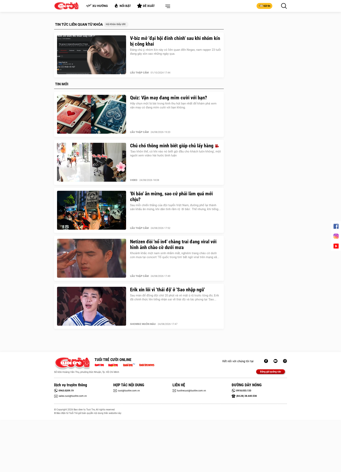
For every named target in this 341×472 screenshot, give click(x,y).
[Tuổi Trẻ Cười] (285, 361)
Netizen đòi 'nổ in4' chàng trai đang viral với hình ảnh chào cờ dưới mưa (173, 244)
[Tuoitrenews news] (146, 364)
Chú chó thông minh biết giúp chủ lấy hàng (172, 146)
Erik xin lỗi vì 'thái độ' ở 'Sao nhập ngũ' (167, 289)
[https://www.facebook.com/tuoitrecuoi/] (266, 361)
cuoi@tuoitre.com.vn (129, 390)
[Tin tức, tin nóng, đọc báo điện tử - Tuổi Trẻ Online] (100, 364)
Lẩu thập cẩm (139, 72)
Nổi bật (125, 6)
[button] (167, 6)
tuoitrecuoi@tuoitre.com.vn (191, 390)
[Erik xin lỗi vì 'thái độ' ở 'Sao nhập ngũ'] (91, 306)
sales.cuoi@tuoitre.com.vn (73, 396)
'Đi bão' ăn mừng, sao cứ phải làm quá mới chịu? (171, 196)
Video (133, 180)
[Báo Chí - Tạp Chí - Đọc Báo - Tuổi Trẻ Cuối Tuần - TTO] (114, 364)
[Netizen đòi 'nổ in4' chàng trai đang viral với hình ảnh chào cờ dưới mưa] (91, 258)
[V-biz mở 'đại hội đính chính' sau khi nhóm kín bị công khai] (91, 54)
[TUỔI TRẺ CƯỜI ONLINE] (72, 363)
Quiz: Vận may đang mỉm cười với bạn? (168, 98)
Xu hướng (100, 6)
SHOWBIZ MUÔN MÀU (143, 324)
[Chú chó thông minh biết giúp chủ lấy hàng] (91, 162)
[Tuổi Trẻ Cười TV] (275, 361)
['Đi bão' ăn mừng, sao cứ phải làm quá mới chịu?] (91, 210)
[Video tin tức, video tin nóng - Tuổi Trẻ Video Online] (130, 364)
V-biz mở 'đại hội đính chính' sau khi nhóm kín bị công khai (175, 41)
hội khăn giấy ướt (116, 24)
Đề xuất (149, 6)
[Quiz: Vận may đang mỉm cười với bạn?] (91, 114)
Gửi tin (266, 6)
